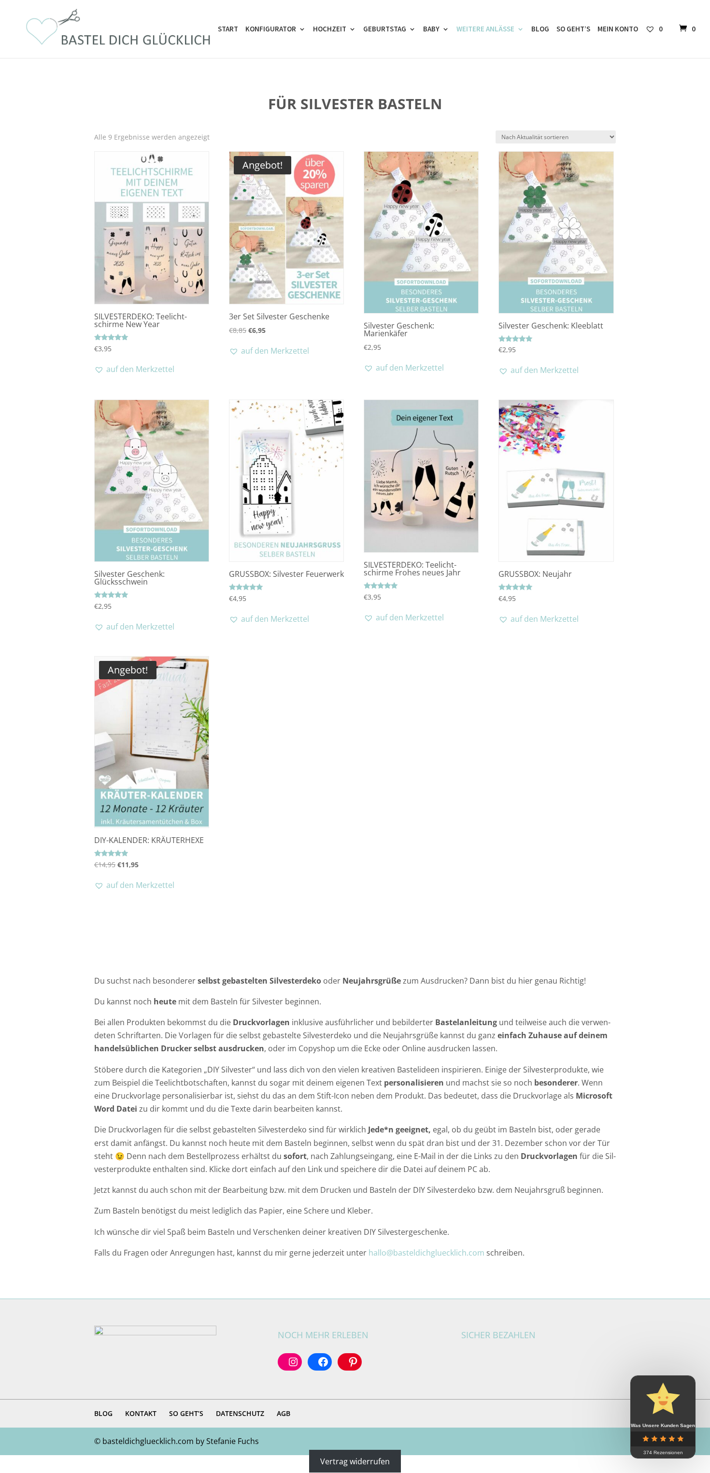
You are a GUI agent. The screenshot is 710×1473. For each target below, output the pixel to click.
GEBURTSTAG (384, 29)
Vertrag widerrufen (355, 1461)
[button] (134, 369)
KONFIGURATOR (270, 29)
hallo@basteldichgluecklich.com (426, 1252)
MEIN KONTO (617, 29)
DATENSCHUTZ (240, 1413)
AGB (283, 1413)
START (228, 29)
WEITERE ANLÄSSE (485, 29)
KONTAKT (140, 1413)
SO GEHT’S (573, 29)
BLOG (540, 29)
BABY (431, 29)
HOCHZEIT (329, 29)
